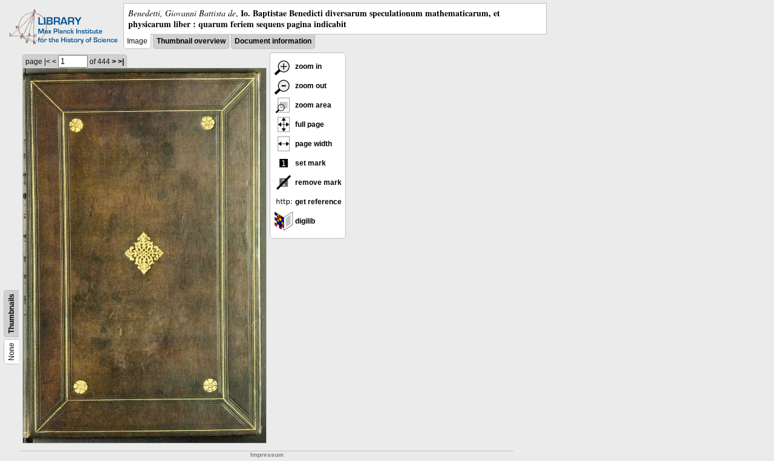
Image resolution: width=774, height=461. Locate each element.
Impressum (267, 454)
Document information (273, 41)
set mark (309, 163)
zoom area (312, 105)
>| (121, 61)
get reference (317, 202)
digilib (304, 221)
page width (312, 144)
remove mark (317, 182)
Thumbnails (11, 314)
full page (308, 124)
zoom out (310, 86)
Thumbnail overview (191, 41)
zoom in (307, 66)
